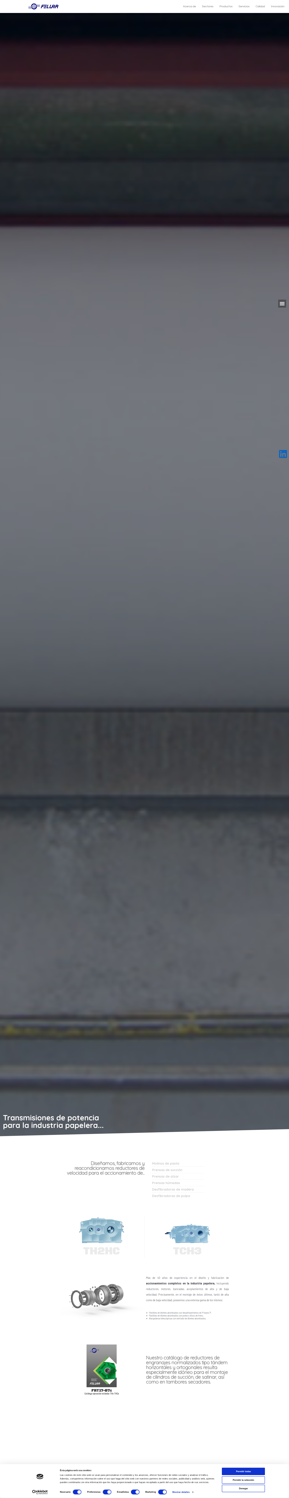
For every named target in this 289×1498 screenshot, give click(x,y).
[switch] (107, 1492)
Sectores (207, 6)
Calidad (260, 6)
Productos (226, 6)
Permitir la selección (243, 1480)
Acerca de (189, 6)
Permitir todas (243, 1471)
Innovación (277, 6)
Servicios (244, 6)
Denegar (243, 1488)
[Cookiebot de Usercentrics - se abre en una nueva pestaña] (40, 1492)
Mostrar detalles (181, 1492)
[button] (282, 304)
